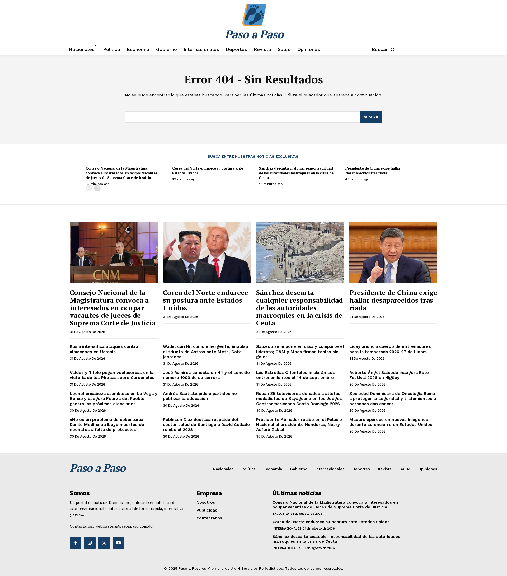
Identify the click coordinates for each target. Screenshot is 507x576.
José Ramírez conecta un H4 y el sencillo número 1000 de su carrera (206, 375)
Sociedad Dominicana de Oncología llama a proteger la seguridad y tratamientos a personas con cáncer (392, 398)
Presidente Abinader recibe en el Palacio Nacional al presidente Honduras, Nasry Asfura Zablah (299, 424)
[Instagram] (90, 543)
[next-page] (97, 188)
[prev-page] (89, 188)
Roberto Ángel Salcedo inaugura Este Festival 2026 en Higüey (389, 375)
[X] (104, 543)
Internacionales (287, 528)
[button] (384, 49)
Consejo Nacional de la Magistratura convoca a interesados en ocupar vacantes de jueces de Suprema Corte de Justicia (121, 173)
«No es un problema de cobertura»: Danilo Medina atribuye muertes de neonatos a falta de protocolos (107, 424)
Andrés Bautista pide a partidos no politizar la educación (200, 396)
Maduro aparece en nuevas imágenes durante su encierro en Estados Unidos (390, 422)
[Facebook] (75, 543)
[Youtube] (118, 543)
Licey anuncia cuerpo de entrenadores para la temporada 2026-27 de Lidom (390, 349)
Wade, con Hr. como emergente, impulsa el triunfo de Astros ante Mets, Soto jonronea (205, 351)
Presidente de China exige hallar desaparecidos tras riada (372, 170)
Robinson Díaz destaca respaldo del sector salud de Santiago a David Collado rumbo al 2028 (206, 424)
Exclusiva (281, 514)
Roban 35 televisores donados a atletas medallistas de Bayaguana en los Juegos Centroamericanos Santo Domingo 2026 (299, 398)
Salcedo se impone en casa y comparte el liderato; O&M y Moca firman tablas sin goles (300, 351)
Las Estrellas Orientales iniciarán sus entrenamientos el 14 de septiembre (295, 375)
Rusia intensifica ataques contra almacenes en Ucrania (104, 349)
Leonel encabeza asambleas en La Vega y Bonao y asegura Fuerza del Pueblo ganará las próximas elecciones (113, 398)
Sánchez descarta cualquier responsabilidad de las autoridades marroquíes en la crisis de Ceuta (296, 173)
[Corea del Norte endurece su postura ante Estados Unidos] (207, 252)
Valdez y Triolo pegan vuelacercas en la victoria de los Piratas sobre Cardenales (112, 375)
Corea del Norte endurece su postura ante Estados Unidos (207, 170)
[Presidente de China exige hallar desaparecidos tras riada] (393, 252)
